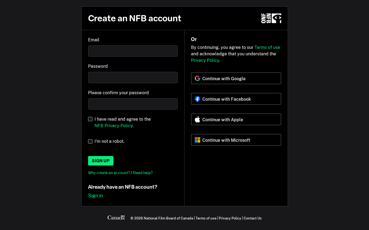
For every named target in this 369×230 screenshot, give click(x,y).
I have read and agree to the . (123, 122)
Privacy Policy (205, 60)
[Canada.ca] (116, 218)
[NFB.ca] (271, 18)
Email (93, 39)
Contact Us (253, 218)
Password (98, 66)
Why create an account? (109, 172)
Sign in (95, 195)
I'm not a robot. (110, 141)
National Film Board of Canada (168, 218)
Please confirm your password (118, 92)
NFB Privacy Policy (114, 125)
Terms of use (267, 47)
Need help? (143, 172)
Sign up (101, 160)
